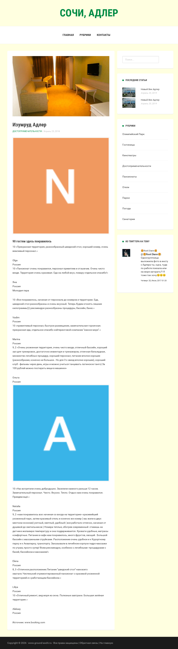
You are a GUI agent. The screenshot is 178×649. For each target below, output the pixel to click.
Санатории (128, 219)
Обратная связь (89, 643)
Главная (68, 35)
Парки (126, 197)
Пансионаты (129, 176)
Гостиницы (128, 144)
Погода (126, 208)
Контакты (103, 35)
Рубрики (85, 35)
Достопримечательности (27, 131)
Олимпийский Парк (133, 134)
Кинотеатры (129, 155)
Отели (125, 187)
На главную (106, 643)
